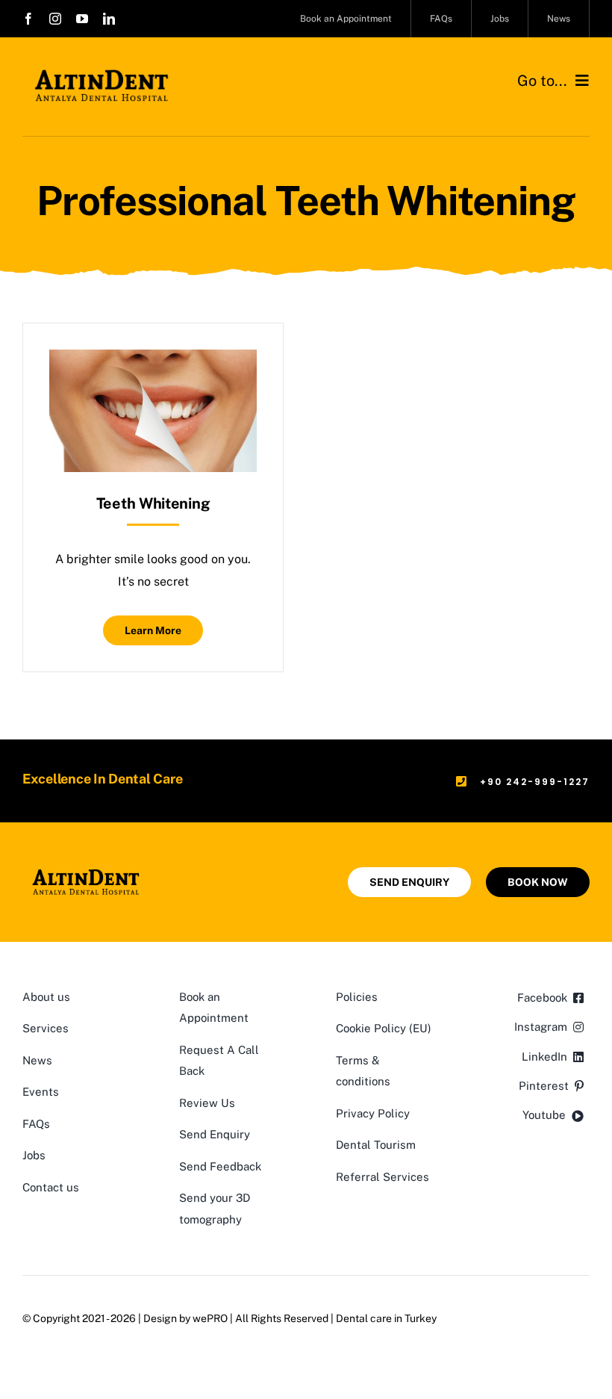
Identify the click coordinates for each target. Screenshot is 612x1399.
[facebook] (28, 19)
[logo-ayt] (101, 73)
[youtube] (82, 19)
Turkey (421, 1318)
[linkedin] (109, 19)
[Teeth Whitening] (153, 360)
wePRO (210, 1318)
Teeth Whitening (153, 503)
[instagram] (55, 19)
